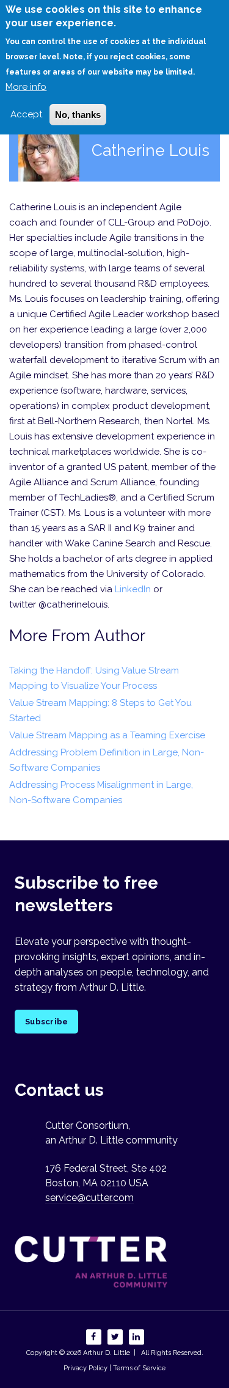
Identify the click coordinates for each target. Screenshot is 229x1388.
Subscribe (46, 1021)
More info (25, 86)
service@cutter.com (89, 1197)
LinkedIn (133, 589)
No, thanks (78, 114)
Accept (26, 114)
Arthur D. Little (105, 1353)
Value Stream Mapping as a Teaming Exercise (107, 735)
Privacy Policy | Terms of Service (114, 1368)
